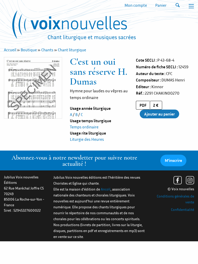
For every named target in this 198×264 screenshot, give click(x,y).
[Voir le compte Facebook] (178, 180)
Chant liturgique (72, 49)
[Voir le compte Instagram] (190, 180)
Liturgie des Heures (87, 139)
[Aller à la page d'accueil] (74, 26)
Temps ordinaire (84, 126)
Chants (47, 49)
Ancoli (106, 189)
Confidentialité (182, 209)
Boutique (29, 49)
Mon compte (136, 5)
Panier (161, 5)
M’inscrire (173, 160)
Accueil (10, 49)
